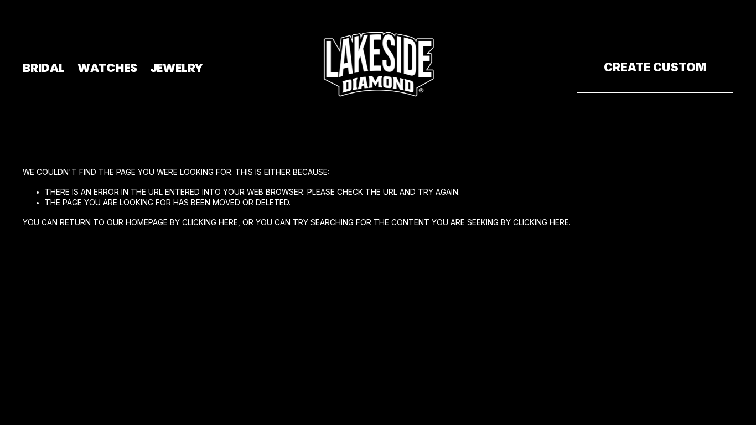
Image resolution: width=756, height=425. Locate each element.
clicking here (210, 222)
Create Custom (655, 67)
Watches (107, 68)
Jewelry (177, 68)
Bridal (44, 68)
